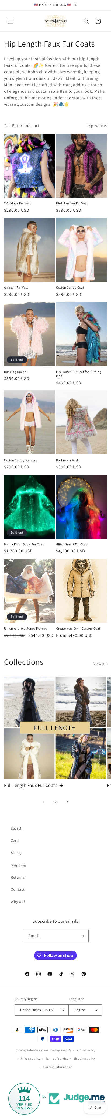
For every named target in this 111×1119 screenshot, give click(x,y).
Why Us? (18, 901)
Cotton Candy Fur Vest (20, 460)
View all (100, 663)
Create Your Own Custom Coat (78, 628)
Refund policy (85, 1050)
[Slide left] (44, 802)
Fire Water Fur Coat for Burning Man (79, 374)
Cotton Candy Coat (70, 287)
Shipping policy (84, 1058)
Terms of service (57, 1058)
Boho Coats (35, 1050)
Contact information (57, 1067)
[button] (11, 21)
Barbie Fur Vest (67, 460)
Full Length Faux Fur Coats (30, 785)
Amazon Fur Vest (16, 287)
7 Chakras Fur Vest (17, 203)
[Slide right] (67, 802)
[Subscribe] (82, 936)
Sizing (16, 852)
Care (15, 840)
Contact (18, 889)
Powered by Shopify (57, 1050)
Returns (18, 877)
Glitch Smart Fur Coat (71, 544)
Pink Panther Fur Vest (72, 203)
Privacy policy (30, 1058)
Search (17, 828)
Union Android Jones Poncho (25, 628)
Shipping (18, 865)
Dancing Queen (15, 372)
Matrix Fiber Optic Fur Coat (24, 544)
